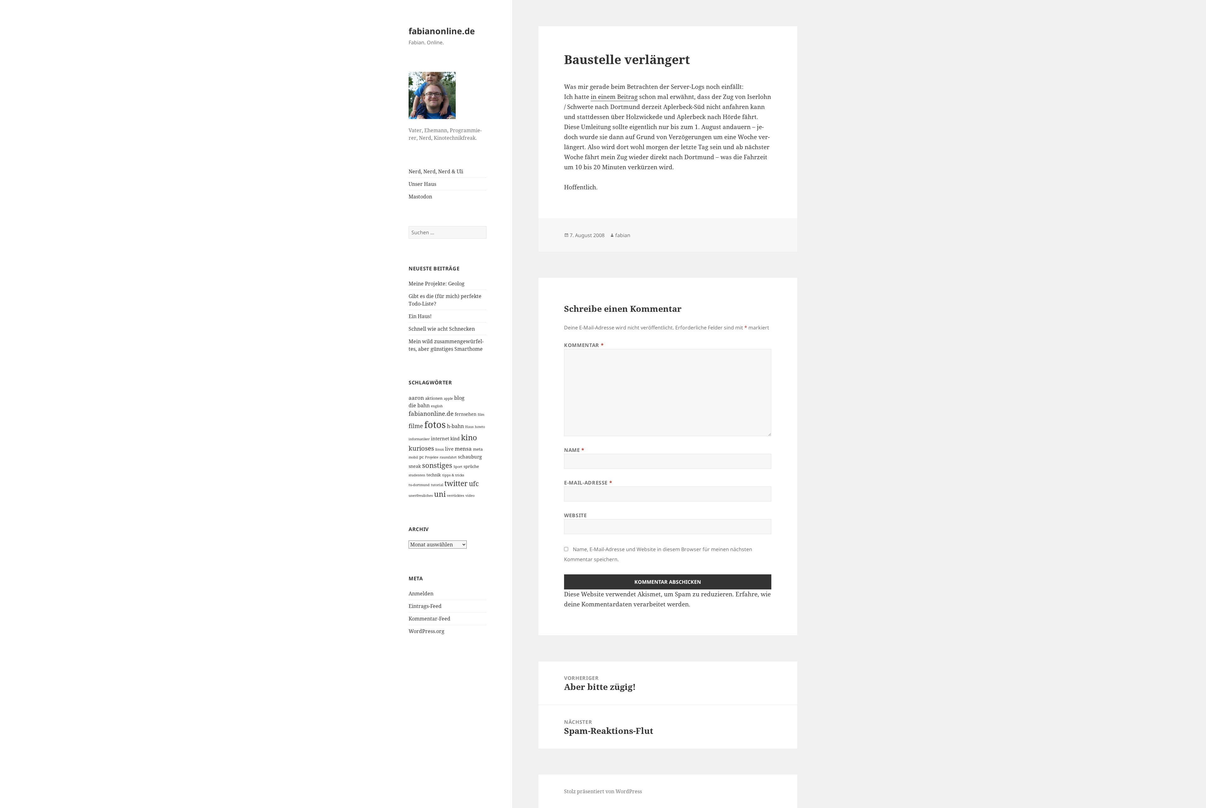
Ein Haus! (420, 316)
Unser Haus (422, 184)
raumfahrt (448, 457)
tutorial (437, 485)
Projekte (431, 457)
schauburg (470, 456)
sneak (415, 466)
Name (574, 450)
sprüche (471, 466)
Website (575, 515)
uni (440, 494)
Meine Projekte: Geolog (436, 283)
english (437, 406)
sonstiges (437, 465)
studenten (417, 475)
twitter (456, 483)
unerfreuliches (421, 495)
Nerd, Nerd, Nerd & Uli (436, 171)
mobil (413, 457)
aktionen (434, 398)
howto (480, 427)
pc (421, 457)
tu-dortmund (419, 485)
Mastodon (420, 196)
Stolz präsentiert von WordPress (603, 791)
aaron (416, 397)
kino (469, 437)
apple (448, 398)
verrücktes (455, 495)
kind (455, 439)
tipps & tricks (453, 475)
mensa (463, 448)
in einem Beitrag (614, 97)
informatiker (419, 439)
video (470, 495)
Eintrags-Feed (425, 606)
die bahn (419, 405)
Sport (458, 466)
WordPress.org (426, 631)
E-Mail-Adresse (588, 482)
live (449, 449)
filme (416, 426)
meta (478, 449)
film (481, 414)
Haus (469, 427)
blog (459, 397)
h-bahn (455, 426)
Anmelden (421, 593)
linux (439, 449)
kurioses (421, 448)
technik (433, 475)
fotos (435, 424)
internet (440, 438)
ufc (474, 483)
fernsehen (465, 414)
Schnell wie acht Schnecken (442, 328)
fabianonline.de (442, 31)
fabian (622, 235)
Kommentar (584, 345)
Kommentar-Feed (429, 618)
